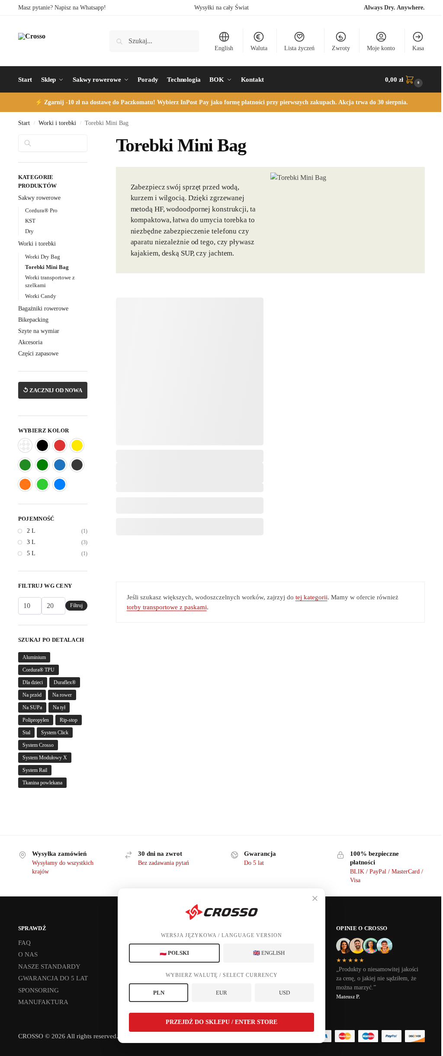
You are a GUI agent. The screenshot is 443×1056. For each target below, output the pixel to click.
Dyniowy (25, 484)
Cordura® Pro (41, 210)
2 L (31, 531)
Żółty (77, 445)
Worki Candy (40, 296)
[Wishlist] (250, 310)
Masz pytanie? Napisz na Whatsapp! (62, 7)
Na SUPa (32, 707)
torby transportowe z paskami (167, 607)
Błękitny (60, 484)
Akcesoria (30, 342)
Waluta (258, 48)
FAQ (24, 942)
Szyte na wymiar (38, 331)
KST (30, 221)
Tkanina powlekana (42, 783)
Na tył (59, 707)
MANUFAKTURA (43, 1001)
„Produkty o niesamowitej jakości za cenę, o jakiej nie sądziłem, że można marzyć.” (377, 978)
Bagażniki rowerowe (43, 308)
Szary (77, 465)
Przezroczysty (25, 445)
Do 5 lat (254, 863)
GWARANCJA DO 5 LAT (53, 978)
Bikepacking (33, 320)
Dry (29, 231)
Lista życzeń (299, 48)
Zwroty (341, 48)
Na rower (62, 695)
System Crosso (38, 745)
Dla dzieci (32, 682)
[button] (405, 80)
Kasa (418, 48)
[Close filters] (90, 139)
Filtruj (76, 605)
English (224, 48)
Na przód (32, 695)
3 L (31, 542)
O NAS (28, 954)
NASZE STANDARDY (49, 966)
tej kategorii (311, 597)
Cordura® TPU (38, 670)
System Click (54, 733)
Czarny (42, 445)
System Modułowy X (44, 758)
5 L (31, 553)
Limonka (42, 484)
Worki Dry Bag (42, 256)
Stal (26, 733)
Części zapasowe (38, 353)
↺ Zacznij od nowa (52, 390)
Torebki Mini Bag (47, 267)
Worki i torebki (57, 123)
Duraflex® (65, 682)
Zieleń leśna (25, 465)
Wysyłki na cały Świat (221, 7)
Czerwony (60, 445)
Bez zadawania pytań (163, 863)
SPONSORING (38, 990)
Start (24, 123)
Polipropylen (35, 720)
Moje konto (381, 48)
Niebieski (60, 465)
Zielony (42, 465)
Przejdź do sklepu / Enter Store (221, 1022)
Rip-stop (68, 720)
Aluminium (34, 657)
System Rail (34, 770)
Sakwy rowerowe (39, 198)
